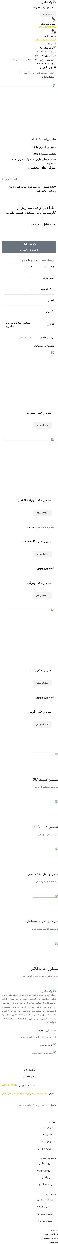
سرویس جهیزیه (45, 1170)
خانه (51, 72)
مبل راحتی (47, 1177)
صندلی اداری (47, 76)
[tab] (47, 260)
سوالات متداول (45, 1199)
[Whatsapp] (35, 1111)
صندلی (24, 72)
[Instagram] (52, 1111)
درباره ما (48, 1127)
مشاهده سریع (39, 731)
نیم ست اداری (45, 1184)
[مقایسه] (48, 731)
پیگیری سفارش (45, 1213)
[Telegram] (43, 1111)
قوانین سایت (46, 1141)
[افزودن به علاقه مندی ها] (50, 703)
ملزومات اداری (45, 1163)
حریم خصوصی (45, 1148)
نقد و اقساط (25, 337)
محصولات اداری (38, 72)
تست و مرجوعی (44, 1220)
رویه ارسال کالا (45, 1206)
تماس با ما (47, 1134)
